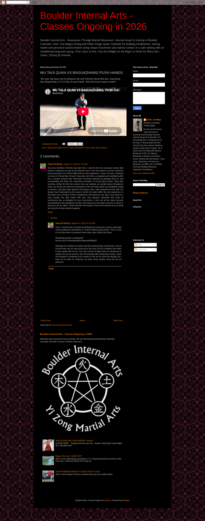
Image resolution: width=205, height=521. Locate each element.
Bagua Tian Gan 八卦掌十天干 (69, 456)
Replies (54, 218)
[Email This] (69, 144)
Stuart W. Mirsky (55, 164)
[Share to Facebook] (78, 144)
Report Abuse (140, 192)
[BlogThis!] (72, 144)
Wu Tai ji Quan (101, 148)
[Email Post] (64, 144)
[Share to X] (75, 144)
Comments (142, 250)
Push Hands (90, 148)
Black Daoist (63, 148)
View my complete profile (144, 173)
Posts (139, 245)
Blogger (126, 500)
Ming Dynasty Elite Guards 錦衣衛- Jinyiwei (74, 440)
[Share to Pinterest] (81, 144)
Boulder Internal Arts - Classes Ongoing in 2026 (66, 334)
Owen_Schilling (154, 120)
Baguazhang (52, 148)
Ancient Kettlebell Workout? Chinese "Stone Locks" (78, 471)
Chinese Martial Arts (76, 148)
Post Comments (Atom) (62, 325)
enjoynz (107, 500)
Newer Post (46, 320)
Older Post (118, 320)
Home (82, 320)
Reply (50, 212)
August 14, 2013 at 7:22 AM (83, 223)
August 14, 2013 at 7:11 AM (75, 164)
